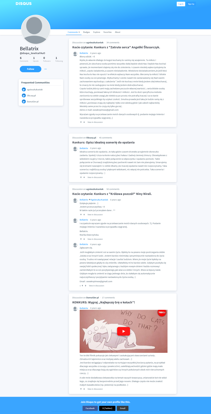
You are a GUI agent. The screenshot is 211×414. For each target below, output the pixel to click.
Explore (96, 32)
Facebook (90, 408)
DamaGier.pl (92, 297)
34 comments (113, 42)
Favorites (107, 32)
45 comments (105, 137)
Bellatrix (84, 53)
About (117, 32)
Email (122, 408)
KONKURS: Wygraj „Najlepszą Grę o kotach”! (103, 302)
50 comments (113, 189)
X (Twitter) (107, 408)
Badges (86, 32)
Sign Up (191, 4)
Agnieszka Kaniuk (99, 199)
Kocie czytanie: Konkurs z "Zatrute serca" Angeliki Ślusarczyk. (116, 47)
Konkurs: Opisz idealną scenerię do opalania (103, 142)
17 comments (108, 297)
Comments (74, 32)
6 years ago (95, 53)
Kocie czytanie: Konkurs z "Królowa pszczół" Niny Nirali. (112, 194)
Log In (180, 4)
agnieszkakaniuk (94, 42)
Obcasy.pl (91, 137)
